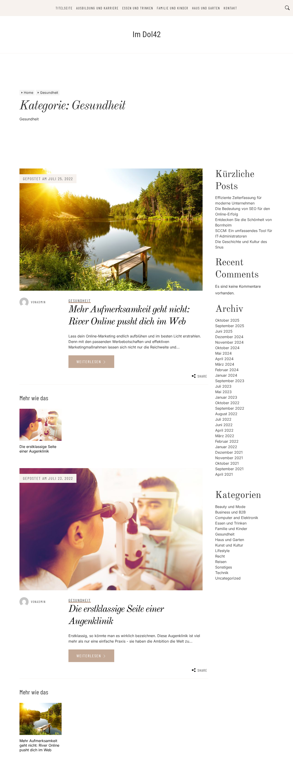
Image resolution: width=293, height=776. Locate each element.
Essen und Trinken (137, 8)
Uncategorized (228, 578)
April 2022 (224, 430)
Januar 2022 (226, 447)
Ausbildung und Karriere (97, 8)
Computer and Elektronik (236, 517)
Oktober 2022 (227, 402)
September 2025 (229, 325)
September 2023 (229, 380)
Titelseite (64, 8)
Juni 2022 (224, 425)
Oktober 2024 (227, 347)
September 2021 (229, 469)
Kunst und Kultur (229, 545)
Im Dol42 (147, 34)
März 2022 (224, 436)
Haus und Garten (206, 8)
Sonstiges (223, 567)
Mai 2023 (223, 391)
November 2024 (229, 342)
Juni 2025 (224, 331)
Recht (220, 556)
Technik (221, 572)
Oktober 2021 (227, 463)
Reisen (220, 561)
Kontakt (230, 8)
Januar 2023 (226, 397)
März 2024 (224, 364)
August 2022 (226, 413)
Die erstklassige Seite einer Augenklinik (37, 448)
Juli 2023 (223, 386)
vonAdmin (38, 302)
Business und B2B (230, 512)
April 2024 (224, 358)
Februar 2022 (227, 441)
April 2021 (224, 474)
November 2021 (229, 458)
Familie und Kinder (172, 8)
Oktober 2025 (227, 320)
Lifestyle (222, 550)
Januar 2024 (226, 375)
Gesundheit (224, 534)
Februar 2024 (227, 369)
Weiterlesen (89, 361)
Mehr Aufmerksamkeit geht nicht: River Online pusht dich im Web (39, 745)
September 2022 (229, 408)
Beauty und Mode (230, 506)
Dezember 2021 (229, 452)
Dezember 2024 (229, 336)
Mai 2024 (223, 353)
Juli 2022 (223, 419)
